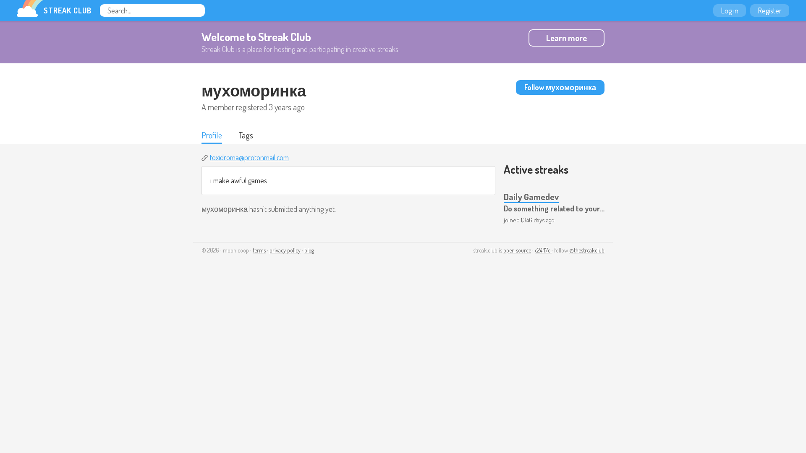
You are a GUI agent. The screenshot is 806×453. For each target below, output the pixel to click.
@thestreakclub (586, 250)
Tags (246, 135)
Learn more (566, 37)
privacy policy (285, 250)
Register (770, 10)
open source (517, 250)
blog (309, 250)
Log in (729, 10)
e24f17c (543, 250)
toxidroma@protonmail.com (249, 157)
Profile (212, 135)
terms (259, 250)
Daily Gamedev (531, 196)
